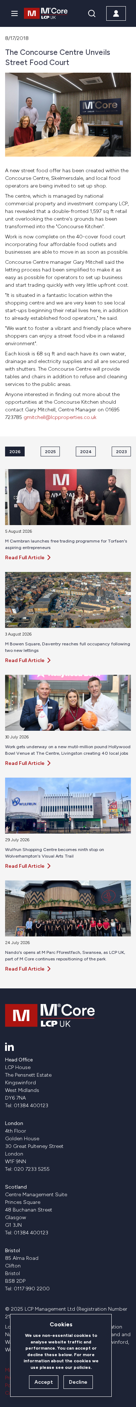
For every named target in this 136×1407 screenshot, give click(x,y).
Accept (43, 1382)
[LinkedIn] (9, 1046)
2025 (50, 451)
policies (82, 1367)
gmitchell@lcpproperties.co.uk (60, 417)
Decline (78, 1382)
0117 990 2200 (32, 1289)
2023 (121, 451)
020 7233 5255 (32, 1169)
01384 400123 (31, 1105)
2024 (86, 451)
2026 (15, 451)
